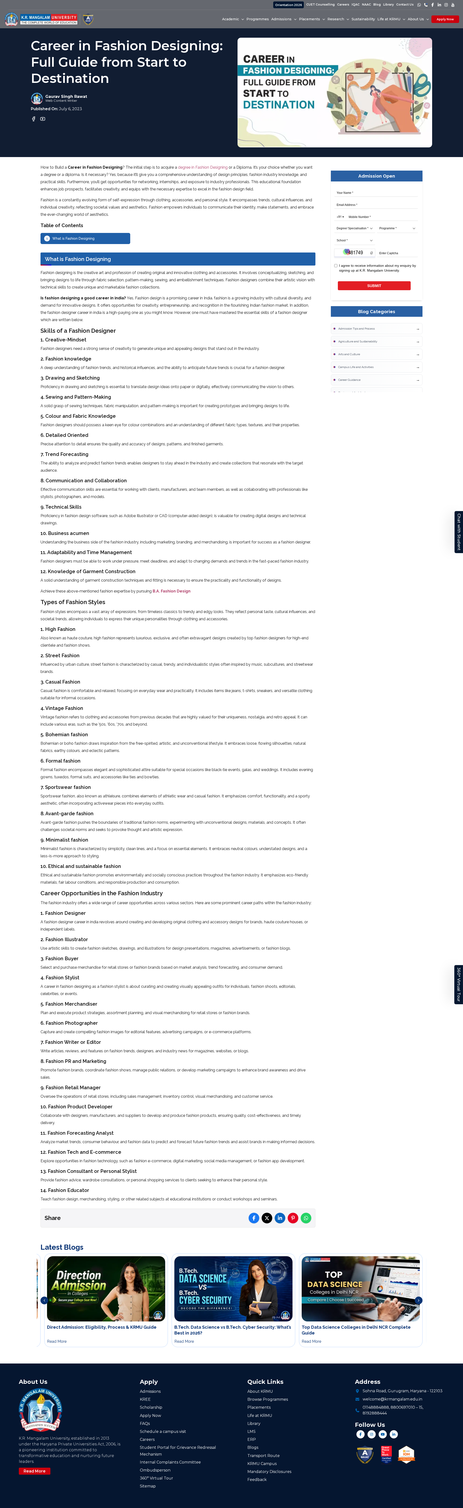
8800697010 (403, 1407)
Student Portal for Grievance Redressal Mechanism (178, 1450)
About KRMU (260, 1391)
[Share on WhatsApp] (306, 1218)
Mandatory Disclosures (269, 1471)
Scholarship (151, 1407)
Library (388, 4)
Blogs (252, 1447)
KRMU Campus (262, 1463)
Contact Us (405, 4)
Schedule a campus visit (163, 1431)
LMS (251, 1431)
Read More (35, 1471)
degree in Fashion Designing (203, 167)
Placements (259, 1407)
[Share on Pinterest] (293, 1218)
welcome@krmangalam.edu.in (392, 1399)
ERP (251, 1439)
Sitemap (148, 1486)
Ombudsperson (155, 1470)
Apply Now (445, 19)
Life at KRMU (259, 1415)
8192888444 (375, 1413)
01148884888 (376, 1407)
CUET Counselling (320, 4)
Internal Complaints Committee (170, 1462)
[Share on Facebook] (254, 1218)
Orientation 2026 (288, 5)
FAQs (145, 1423)
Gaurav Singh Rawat (66, 96)
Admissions (150, 1391)
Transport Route (263, 1455)
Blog (377, 4)
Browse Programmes (267, 1399)
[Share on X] (267, 1218)
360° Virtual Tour (458, 984)
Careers (343, 4)
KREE (145, 1399)
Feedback (257, 1479)
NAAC (366, 4)
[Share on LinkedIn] (280, 1218)
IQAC (356, 4)
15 (420, 1407)
